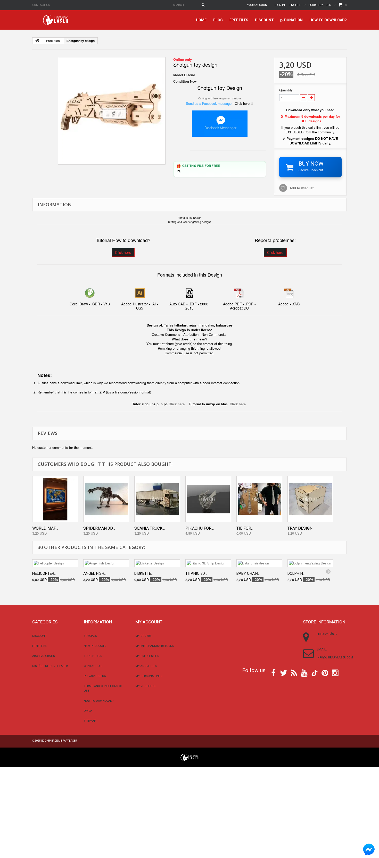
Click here (123, 252)
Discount (264, 20)
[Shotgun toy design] (112, 111)
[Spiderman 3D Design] (106, 499)
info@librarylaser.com (335, 657)
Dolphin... (296, 573)
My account (148, 621)
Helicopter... (44, 573)
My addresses (146, 666)
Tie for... (244, 528)
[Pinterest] (325, 672)
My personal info (148, 676)
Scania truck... (149, 528)
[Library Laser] (56, 20)
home (201, 20)
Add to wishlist (302, 187)
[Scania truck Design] (157, 499)
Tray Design (299, 528)
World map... (45, 528)
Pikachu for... (199, 528)
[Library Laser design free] (189, 756)
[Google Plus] (314, 673)
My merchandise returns (154, 646)
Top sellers (93, 656)
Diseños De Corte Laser (50, 666)
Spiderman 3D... (99, 528)
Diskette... (143, 573)
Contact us (41, 5)
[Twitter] (283, 672)
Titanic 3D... (196, 573)
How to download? (328, 20)
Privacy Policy (95, 676)
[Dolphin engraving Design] (310, 563)
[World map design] (55, 499)
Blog (218, 20)
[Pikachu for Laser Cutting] (208, 499)
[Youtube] (304, 672)
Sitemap (90, 721)
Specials (90, 636)
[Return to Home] (37, 41)
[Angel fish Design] (106, 563)
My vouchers (145, 686)
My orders (143, 636)
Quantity (286, 90)
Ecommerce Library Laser (59, 740)
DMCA (88, 711)
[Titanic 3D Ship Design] (208, 563)
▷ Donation (292, 20)
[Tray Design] (310, 499)
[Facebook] (273, 672)
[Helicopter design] (55, 563)
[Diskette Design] (157, 563)
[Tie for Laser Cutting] (259, 499)
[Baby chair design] (259, 563)
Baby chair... (248, 573)
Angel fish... (94, 573)
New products (95, 646)
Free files (238, 20)
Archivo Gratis (43, 656)
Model (178, 75)
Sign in (280, 5)
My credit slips (147, 656)
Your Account (258, 5)
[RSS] (294, 672)
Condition (181, 81)
